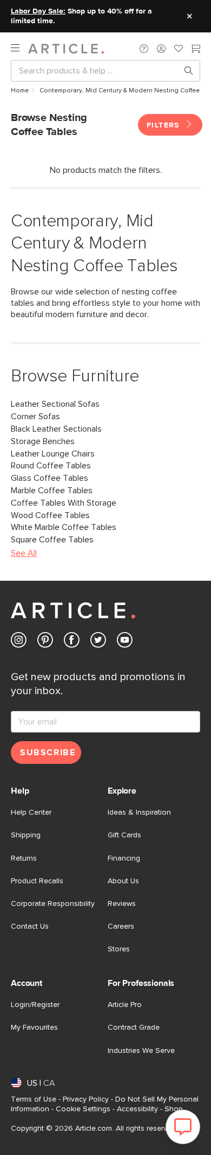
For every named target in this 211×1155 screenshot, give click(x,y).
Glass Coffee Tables (49, 478)
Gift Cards (124, 835)
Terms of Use (33, 1099)
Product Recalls (37, 881)
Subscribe (47, 752)
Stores (119, 949)
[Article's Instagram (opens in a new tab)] (19, 642)
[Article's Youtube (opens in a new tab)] (125, 642)
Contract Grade (134, 1027)
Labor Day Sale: (38, 11)
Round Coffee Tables (51, 465)
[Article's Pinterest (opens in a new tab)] (45, 642)
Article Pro (125, 1005)
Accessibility (137, 1109)
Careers (121, 926)
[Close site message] (189, 16)
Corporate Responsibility (53, 904)
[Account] (161, 48)
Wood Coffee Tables (50, 515)
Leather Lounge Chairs (53, 453)
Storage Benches (43, 441)
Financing (124, 858)
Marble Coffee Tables (52, 490)
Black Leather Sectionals (56, 429)
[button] (144, 48)
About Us (123, 881)
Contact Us (30, 926)
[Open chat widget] (183, 1127)
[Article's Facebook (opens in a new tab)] (72, 642)
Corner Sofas (35, 416)
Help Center (31, 812)
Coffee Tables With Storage (63, 503)
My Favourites (34, 1027)
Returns (24, 858)
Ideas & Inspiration (139, 812)
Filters (164, 125)
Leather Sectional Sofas (55, 404)
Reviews (122, 904)
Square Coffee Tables (52, 539)
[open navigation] (19, 48)
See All (24, 553)
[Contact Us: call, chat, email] (144, 48)
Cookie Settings (83, 1109)
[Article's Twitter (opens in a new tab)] (98, 642)
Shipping (26, 835)
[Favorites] (178, 49)
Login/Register (35, 1005)
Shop (173, 1109)
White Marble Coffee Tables (63, 527)
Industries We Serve (141, 1051)
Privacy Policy (86, 1099)
